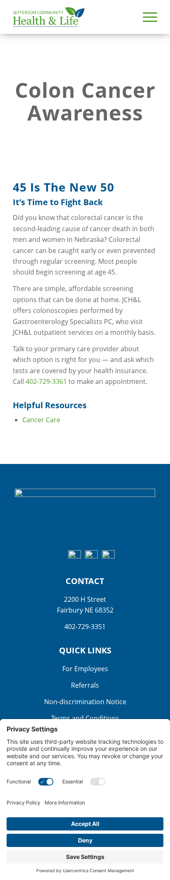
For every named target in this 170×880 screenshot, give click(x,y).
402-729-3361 (46, 381)
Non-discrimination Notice (85, 701)
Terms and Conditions (85, 718)
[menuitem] (146, 16)
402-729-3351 (85, 626)
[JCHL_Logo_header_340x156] (70, 16)
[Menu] (146, 16)
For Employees (85, 668)
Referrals (85, 685)
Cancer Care (41, 419)
